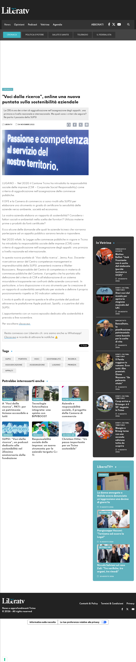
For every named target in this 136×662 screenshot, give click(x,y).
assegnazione (37, 365)
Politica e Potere (35, 35)
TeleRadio (82, 35)
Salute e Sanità (60, 35)
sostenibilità (54, 359)
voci (36, 359)
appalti (9, 371)
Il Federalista (104, 35)
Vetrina (45, 25)
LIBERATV (8, 124)
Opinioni (19, 25)
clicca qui (25, 324)
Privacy (130, 604)
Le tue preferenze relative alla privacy (79, 622)
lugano (56, 365)
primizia (72, 365)
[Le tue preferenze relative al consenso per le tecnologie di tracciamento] (4, 659)
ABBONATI (97, 25)
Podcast (32, 25)
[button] (122, 609)
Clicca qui (10, 337)
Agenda (57, 25)
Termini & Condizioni (112, 604)
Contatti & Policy (88, 604)
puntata (22, 359)
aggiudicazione (13, 365)
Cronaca (12, 35)
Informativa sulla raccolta (43, 622)
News (7, 25)
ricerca (72, 359)
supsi (8, 359)
